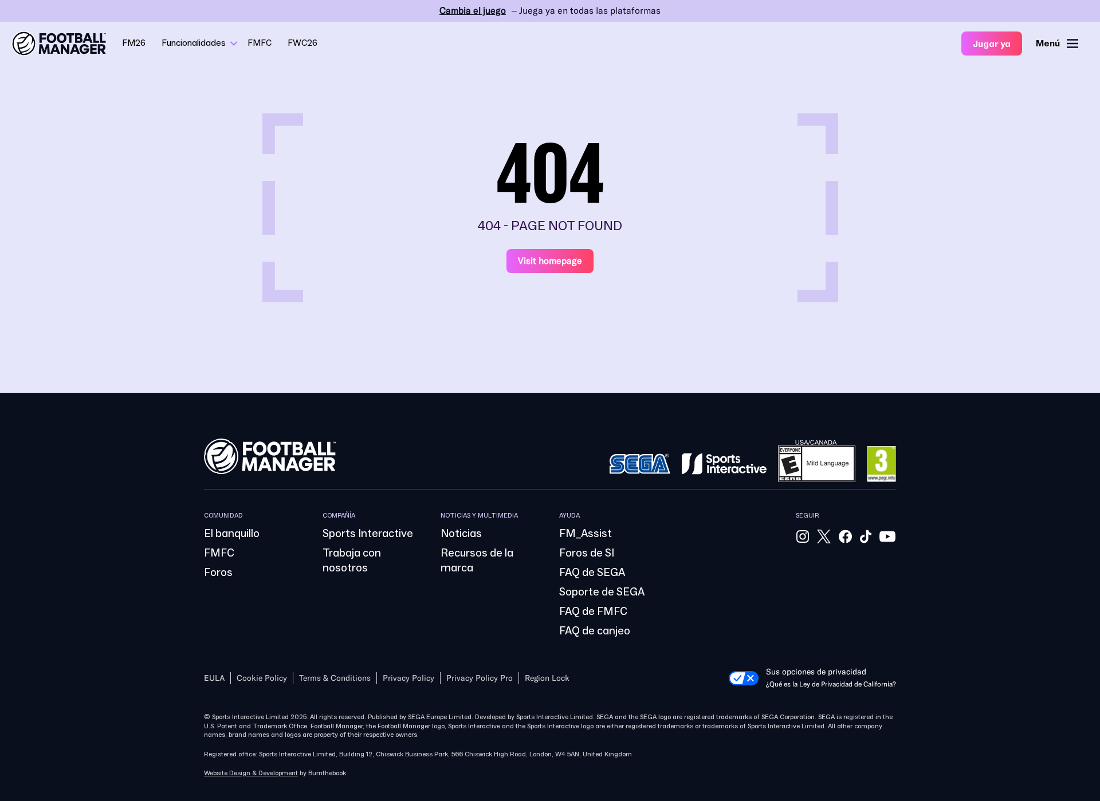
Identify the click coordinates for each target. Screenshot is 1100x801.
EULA (214, 678)
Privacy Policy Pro (479, 678)
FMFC (259, 43)
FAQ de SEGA (592, 572)
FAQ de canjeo (594, 631)
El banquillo (232, 533)
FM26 (134, 43)
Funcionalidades (194, 43)
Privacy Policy (408, 678)
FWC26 (302, 43)
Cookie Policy (262, 678)
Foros (218, 572)
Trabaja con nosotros (352, 560)
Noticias (461, 533)
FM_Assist (585, 533)
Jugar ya (992, 44)
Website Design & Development (251, 773)
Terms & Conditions (335, 678)
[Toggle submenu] (233, 43)
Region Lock (547, 678)
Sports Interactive (368, 533)
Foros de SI (586, 553)
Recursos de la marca (477, 560)
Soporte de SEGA (602, 592)
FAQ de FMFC (593, 611)
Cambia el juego (472, 10)
